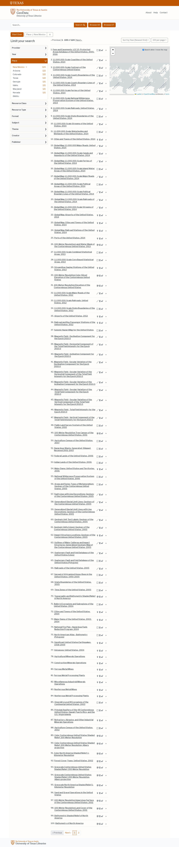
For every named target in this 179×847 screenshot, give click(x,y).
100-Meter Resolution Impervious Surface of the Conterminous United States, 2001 (74, 801)
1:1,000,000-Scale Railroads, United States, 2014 (73, 109)
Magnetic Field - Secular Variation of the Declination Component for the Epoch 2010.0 (73, 364)
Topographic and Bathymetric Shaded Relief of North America (74, 597)
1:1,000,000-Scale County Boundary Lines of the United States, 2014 (74, 84)
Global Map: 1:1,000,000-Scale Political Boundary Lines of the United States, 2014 (74, 192)
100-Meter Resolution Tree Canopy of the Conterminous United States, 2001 (74, 434)
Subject (15, 123)
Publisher (16, 142)
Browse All (95, 25)
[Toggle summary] (106, 50)
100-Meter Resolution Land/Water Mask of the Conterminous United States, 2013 (74, 245)
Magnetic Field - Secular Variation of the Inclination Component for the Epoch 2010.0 (74, 383)
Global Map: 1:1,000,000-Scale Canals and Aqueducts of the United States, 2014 (73, 154)
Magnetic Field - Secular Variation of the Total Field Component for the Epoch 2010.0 (73, 391)
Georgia (16, 82)
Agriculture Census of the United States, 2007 (73, 441)
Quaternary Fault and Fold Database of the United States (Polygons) (74, 561)
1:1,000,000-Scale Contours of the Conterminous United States (69, 68)
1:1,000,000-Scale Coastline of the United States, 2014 (73, 61)
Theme (15, 129)
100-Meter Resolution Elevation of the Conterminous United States (72, 286)
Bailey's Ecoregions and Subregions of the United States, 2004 (73, 605)
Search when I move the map (155, 49)
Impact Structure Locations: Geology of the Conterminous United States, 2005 (74, 536)
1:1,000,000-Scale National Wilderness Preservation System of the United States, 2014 (73, 100)
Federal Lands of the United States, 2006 (73, 456)
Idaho (15, 85)
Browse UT (109, 25)
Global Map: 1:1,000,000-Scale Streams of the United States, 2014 (73, 208)
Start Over (17, 34)
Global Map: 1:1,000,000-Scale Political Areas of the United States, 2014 (72, 185)
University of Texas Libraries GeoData (29, 13)
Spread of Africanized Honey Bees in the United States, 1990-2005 (73, 575)
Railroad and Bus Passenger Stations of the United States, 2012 (74, 323)
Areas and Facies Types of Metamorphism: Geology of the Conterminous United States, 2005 (74, 486)
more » (16, 96)
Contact (163, 12)
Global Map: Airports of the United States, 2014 (74, 216)
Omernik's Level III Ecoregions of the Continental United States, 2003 (71, 703)
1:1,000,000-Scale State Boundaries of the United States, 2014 (73, 117)
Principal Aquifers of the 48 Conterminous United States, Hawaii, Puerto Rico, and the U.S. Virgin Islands (74, 712)
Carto (167, 94)
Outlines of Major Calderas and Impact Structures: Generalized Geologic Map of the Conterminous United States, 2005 (73, 544)
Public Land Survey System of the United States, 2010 (73, 426)
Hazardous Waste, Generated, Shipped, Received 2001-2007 (72, 449)
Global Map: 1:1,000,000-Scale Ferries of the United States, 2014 (73, 162)
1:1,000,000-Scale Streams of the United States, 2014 (73, 124)
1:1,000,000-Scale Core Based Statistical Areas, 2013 (74, 260)
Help (155, 12)
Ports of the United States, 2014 (69, 238)
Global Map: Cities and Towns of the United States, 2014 (74, 223)
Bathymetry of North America (69, 823)
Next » (79, 40)
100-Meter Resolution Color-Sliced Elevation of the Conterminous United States (72, 277)
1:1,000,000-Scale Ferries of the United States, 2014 (71, 91)
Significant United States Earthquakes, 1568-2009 (72, 643)
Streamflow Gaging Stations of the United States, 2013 (74, 268)
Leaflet (138, 94)
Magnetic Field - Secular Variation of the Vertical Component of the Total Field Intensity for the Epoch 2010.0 (73, 402)
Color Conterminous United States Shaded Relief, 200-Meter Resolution (74, 736)
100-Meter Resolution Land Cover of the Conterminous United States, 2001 (73, 809)
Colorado (17, 74)
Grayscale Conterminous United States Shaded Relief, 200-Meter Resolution (72, 768)
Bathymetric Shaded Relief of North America (71, 817)
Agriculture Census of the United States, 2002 (73, 728)
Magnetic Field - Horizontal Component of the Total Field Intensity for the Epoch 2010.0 (73, 346)
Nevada (16, 92)
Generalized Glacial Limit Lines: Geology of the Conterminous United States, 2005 (74, 503)
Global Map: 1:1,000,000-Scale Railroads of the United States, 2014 (74, 200)
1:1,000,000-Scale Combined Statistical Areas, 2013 (73, 253)
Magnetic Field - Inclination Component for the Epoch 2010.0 (74, 355)
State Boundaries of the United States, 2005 (72, 583)
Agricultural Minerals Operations (69, 656)
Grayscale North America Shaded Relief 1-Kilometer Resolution (74, 786)
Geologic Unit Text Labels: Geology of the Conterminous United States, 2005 (73, 520)
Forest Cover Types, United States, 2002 (73, 761)
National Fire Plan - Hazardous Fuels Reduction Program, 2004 (70, 628)
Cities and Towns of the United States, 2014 (74, 139)
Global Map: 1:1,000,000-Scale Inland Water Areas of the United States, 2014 (74, 169)
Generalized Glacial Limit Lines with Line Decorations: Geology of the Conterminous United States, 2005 (74, 511)
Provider (16, 48)
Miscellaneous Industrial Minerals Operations (69, 683)
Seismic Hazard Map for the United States (74, 330)
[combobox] (42, 25)
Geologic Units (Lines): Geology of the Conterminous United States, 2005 (72, 528)
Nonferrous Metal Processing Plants (71, 696)
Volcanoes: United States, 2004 (69, 650)
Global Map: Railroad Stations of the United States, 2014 (74, 231)
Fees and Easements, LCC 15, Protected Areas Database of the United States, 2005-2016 (73, 51)
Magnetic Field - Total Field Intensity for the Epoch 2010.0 (74, 410)
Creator (15, 135)
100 (159, 40)
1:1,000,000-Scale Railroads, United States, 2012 (71, 301)
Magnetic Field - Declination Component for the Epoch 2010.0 (74, 337)
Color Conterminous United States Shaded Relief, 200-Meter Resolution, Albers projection (74, 745)
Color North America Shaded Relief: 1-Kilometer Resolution (71, 754)
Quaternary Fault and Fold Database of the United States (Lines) (74, 554)
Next (68, 833)
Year (14, 54)
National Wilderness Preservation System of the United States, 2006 (74, 477)
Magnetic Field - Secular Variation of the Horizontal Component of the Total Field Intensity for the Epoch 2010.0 (73, 374)
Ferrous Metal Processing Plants (69, 675)
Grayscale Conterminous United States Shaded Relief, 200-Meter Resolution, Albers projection (72, 777)
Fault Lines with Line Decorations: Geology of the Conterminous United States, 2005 (74, 495)
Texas (15, 78)
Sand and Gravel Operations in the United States (73, 793)
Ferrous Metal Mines (64, 669)
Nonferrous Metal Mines (65, 689)
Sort (135, 40)
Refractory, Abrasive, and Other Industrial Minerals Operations (73, 721)
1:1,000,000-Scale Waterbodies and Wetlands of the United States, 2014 (71, 132)
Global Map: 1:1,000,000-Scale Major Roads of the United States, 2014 (74, 177)
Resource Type (19, 110)
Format (15, 116)
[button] (113, 50)
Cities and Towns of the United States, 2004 (72, 612)
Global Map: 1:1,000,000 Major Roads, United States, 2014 (74, 146)
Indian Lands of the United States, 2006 (73, 462)
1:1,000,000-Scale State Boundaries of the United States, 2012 (74, 309)
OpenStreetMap (149, 94)
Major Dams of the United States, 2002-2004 (73, 620)
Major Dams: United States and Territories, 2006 (74, 469)
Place (14, 61)
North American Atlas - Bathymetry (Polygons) (70, 636)
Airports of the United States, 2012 (71, 316)
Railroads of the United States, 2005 (71, 568)
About (148, 12)
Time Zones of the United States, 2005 (72, 590)
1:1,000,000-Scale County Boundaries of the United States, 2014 (74, 76)
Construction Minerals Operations (70, 663)
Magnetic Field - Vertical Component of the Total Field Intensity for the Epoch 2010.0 (74, 418)
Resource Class (19, 103)
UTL (29, 843)
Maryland (17, 89)
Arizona (16, 71)
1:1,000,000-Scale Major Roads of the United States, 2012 (72, 294)
